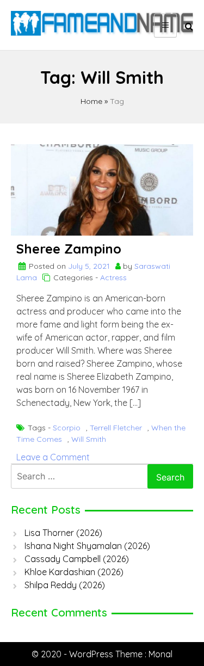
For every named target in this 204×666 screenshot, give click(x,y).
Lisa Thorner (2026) (63, 532)
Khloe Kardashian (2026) (73, 571)
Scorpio (67, 428)
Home (91, 101)
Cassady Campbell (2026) (76, 558)
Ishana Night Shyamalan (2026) (87, 545)
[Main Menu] (165, 26)
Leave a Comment (53, 457)
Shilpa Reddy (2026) (64, 584)
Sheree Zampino (68, 248)
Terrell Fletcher (116, 428)
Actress (113, 277)
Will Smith (88, 439)
